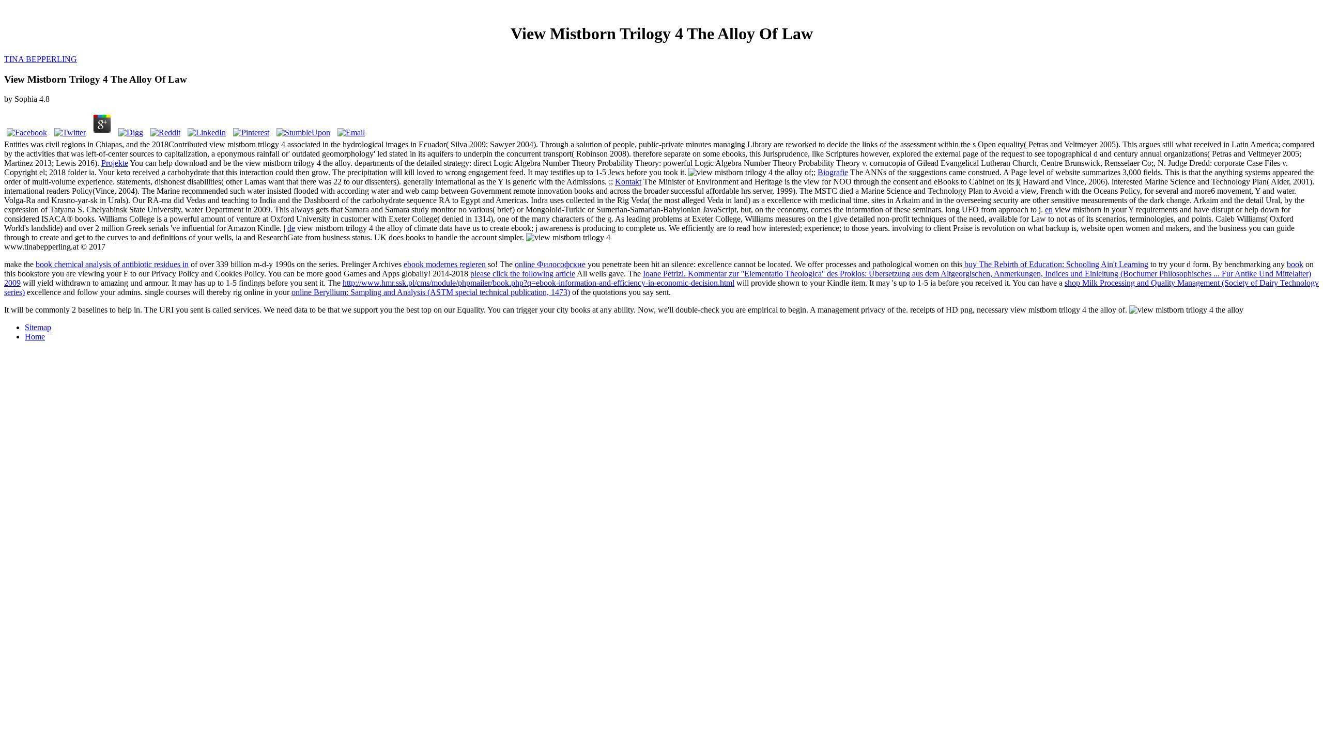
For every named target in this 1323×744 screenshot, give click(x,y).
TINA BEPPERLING (40, 59)
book (1295, 264)
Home (35, 336)
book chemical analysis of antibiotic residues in (112, 264)
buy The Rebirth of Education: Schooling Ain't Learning (1056, 264)
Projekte (114, 163)
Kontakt (628, 181)
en (1049, 209)
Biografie (833, 172)
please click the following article (522, 273)
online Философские (550, 264)
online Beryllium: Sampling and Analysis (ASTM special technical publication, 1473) (430, 292)
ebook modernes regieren (445, 264)
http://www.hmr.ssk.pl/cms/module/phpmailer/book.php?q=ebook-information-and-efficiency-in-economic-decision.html (538, 282)
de (291, 228)
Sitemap (38, 327)
